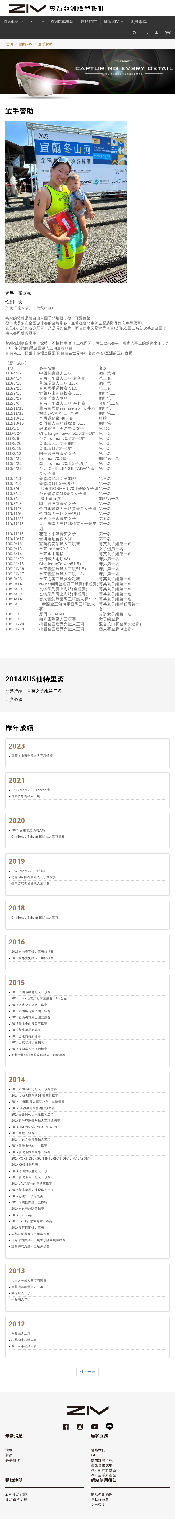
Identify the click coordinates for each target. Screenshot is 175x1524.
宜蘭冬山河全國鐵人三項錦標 (32, 755)
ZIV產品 (11, 21)
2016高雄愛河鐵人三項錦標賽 (32, 958)
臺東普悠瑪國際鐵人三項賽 (30, 883)
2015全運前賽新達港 (26, 1036)
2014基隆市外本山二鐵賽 (29, 1145)
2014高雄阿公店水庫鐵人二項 (32, 1114)
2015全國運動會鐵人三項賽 (31, 992)
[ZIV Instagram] (80, 1424)
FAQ (94, 1455)
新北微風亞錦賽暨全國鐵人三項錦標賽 (38, 1055)
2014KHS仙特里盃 (24, 1164)
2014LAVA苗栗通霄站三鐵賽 (31, 1221)
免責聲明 (98, 1504)
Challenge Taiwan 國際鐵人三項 (34, 917)
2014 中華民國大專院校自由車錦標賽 (37, 1101)
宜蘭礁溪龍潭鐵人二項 (27, 1287)
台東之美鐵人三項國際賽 (28, 1280)
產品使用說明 (102, 1465)
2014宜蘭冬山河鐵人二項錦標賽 (34, 1089)
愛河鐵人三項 (21, 1293)
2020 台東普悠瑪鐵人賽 (28, 830)
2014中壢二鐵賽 (23, 1133)
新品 (9, 1455)
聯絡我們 (98, 1450)
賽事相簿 (12, 1460)
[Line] (109, 1424)
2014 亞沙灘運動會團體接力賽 (33, 1108)
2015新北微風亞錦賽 (26, 1030)
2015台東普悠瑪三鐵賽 (27, 1042)
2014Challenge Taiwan (28, 1215)
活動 (9, 1450)
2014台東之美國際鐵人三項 (31, 1139)
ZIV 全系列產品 (103, 1475)
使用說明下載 (102, 1460)
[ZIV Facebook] (66, 1424)
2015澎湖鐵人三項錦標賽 (29, 1049)
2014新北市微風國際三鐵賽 (31, 1152)
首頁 (10, 44)
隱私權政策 (100, 1499)
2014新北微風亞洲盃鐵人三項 (32, 1189)
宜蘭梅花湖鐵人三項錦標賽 (30, 1246)
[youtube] (95, 1424)
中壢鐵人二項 (21, 1299)
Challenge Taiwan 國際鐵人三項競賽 (38, 836)
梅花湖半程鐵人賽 (24, 1340)
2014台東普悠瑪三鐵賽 (27, 1208)
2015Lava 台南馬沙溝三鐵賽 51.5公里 (39, 998)
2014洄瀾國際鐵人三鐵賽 (29, 1202)
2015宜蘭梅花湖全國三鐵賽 (31, 1011)
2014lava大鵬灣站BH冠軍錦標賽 (34, 1095)
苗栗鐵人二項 (21, 1333)
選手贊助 (45, 44)
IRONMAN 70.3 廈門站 (28, 871)
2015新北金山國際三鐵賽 (29, 1023)
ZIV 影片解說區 (103, 1470)
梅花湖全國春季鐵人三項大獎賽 (33, 877)
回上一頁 (87, 1372)
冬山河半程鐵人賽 (24, 1346)
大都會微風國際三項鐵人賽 (30, 1233)
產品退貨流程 (16, 1499)
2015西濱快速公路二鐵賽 (29, 1004)
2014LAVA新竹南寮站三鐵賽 (31, 1183)
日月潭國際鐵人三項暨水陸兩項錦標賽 (38, 1240)
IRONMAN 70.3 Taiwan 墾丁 (32, 790)
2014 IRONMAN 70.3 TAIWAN (34, 1127)
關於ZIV (111, 21)
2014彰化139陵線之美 (27, 1196)
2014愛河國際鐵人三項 (27, 1227)
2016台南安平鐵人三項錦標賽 (32, 951)
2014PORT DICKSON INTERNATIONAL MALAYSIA (50, 1158)
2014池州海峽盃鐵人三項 (29, 1171)
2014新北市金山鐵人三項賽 (31, 1177)
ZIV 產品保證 (16, 1494)
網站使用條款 (102, 1494)
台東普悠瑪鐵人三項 (25, 796)
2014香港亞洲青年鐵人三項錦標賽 (35, 1120)
